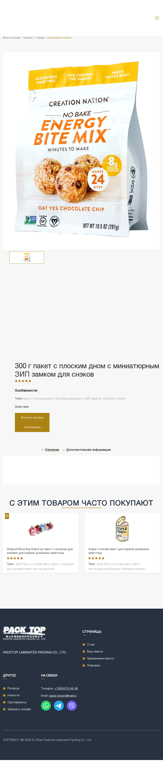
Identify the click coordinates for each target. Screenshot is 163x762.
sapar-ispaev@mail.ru (63, 695)
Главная (28, 37)
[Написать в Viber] (72, 705)
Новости (13, 695)
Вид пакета (95, 651)
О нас (91, 644)
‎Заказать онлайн (19, 709)
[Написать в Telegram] (59, 705)
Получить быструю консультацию (32, 422)
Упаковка (93, 665)
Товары (40, 37)
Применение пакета (59, 37)
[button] (158, 303)
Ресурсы (13, 688)
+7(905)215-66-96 (66, 688)
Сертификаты (17, 702)
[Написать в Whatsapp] (46, 705)
